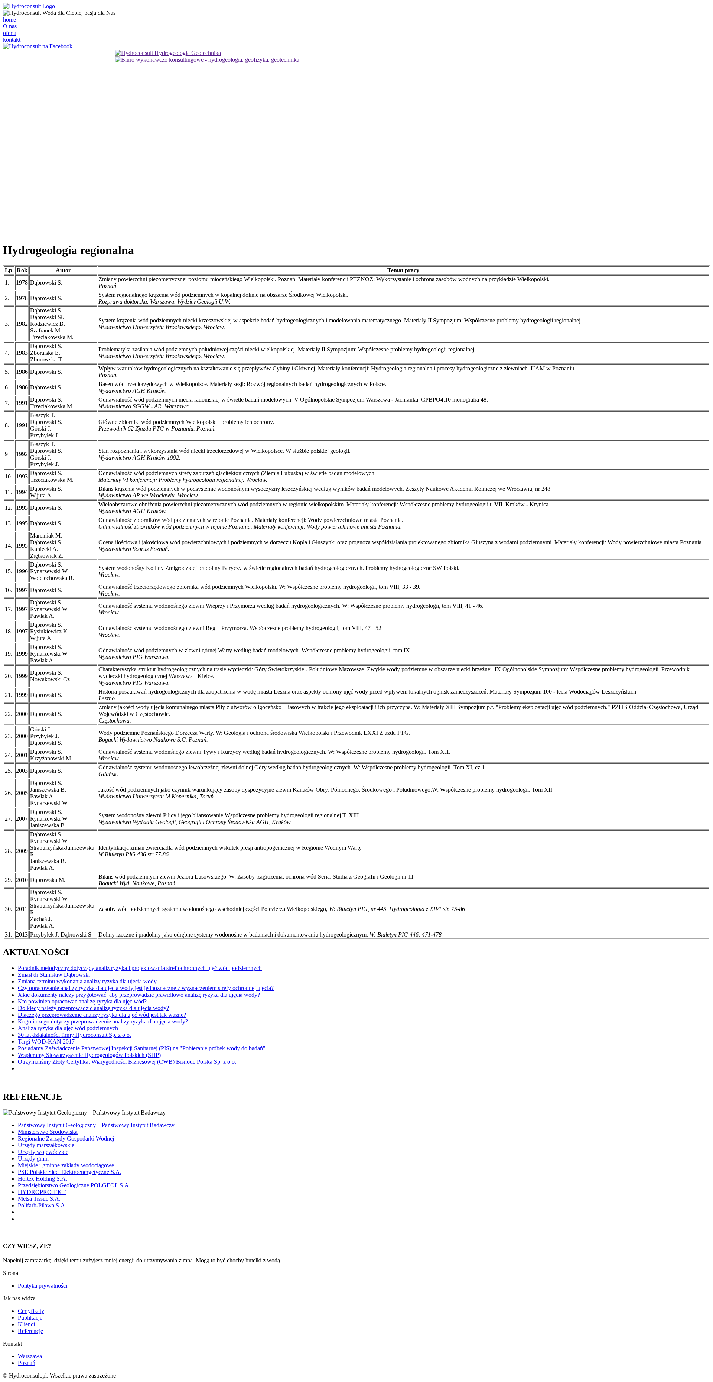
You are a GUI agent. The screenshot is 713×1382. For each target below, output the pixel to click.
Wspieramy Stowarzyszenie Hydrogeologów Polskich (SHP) (89, 1055)
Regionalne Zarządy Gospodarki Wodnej (66, 1138)
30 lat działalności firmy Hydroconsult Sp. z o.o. (74, 1035)
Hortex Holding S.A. (42, 1178)
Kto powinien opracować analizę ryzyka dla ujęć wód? (82, 1001)
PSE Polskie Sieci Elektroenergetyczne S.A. (69, 1172)
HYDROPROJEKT (42, 1192)
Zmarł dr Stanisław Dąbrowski (54, 974)
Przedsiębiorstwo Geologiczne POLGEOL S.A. (74, 1185)
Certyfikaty (31, 1311)
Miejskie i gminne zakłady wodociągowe (66, 1165)
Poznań (26, 1363)
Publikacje (30, 1317)
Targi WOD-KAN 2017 (46, 1041)
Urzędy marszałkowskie (46, 1145)
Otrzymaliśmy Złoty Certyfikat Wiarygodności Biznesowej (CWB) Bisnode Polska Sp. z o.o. (127, 1061)
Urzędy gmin (33, 1158)
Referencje (30, 1331)
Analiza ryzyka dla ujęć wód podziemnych (68, 1028)
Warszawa (30, 1356)
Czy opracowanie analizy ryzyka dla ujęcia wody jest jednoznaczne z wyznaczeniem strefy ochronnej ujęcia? (146, 988)
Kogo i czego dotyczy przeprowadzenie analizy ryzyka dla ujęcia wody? (103, 1021)
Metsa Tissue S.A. (39, 1199)
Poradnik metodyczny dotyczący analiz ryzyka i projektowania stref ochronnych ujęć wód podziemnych (140, 968)
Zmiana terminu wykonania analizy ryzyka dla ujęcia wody (87, 981)
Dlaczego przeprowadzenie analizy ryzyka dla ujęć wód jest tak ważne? (102, 1015)
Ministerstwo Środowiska (48, 1132)
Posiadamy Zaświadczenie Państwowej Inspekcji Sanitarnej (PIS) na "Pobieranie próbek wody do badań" (142, 1048)
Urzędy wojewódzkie (43, 1152)
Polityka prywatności (42, 1285)
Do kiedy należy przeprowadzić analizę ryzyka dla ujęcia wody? (93, 1008)
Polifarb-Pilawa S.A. (42, 1205)
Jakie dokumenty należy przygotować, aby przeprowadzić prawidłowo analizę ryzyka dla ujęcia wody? (139, 995)
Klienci (26, 1324)
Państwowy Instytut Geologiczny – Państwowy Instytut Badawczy (96, 1125)
